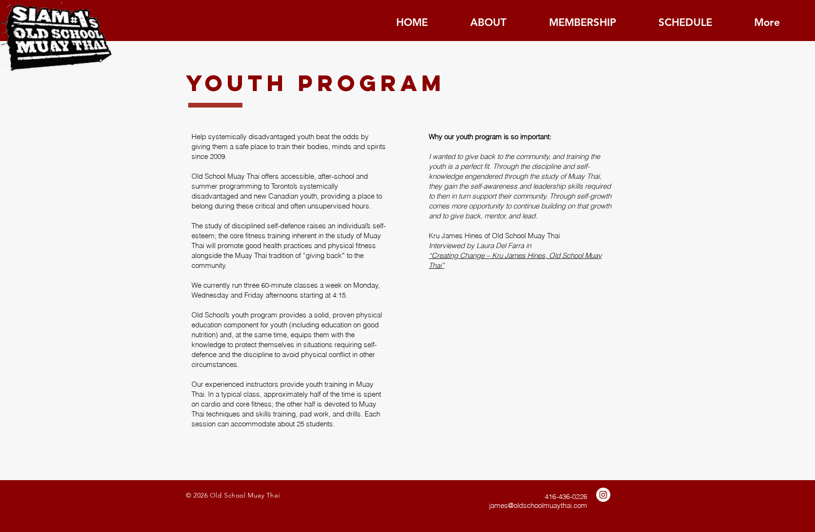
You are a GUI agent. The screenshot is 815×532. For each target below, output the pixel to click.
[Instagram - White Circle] (603, 495)
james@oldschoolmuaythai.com (538, 505)
